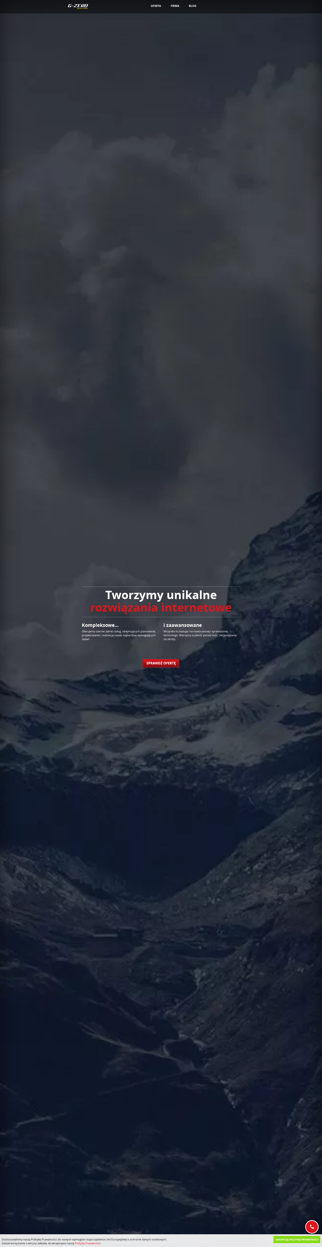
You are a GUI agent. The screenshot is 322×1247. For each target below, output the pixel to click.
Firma (175, 6)
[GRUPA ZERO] (78, 6)
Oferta (156, 6)
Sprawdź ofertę (161, 663)
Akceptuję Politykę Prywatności (297, 1239)
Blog (192, 6)
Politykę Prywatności (88, 1243)
